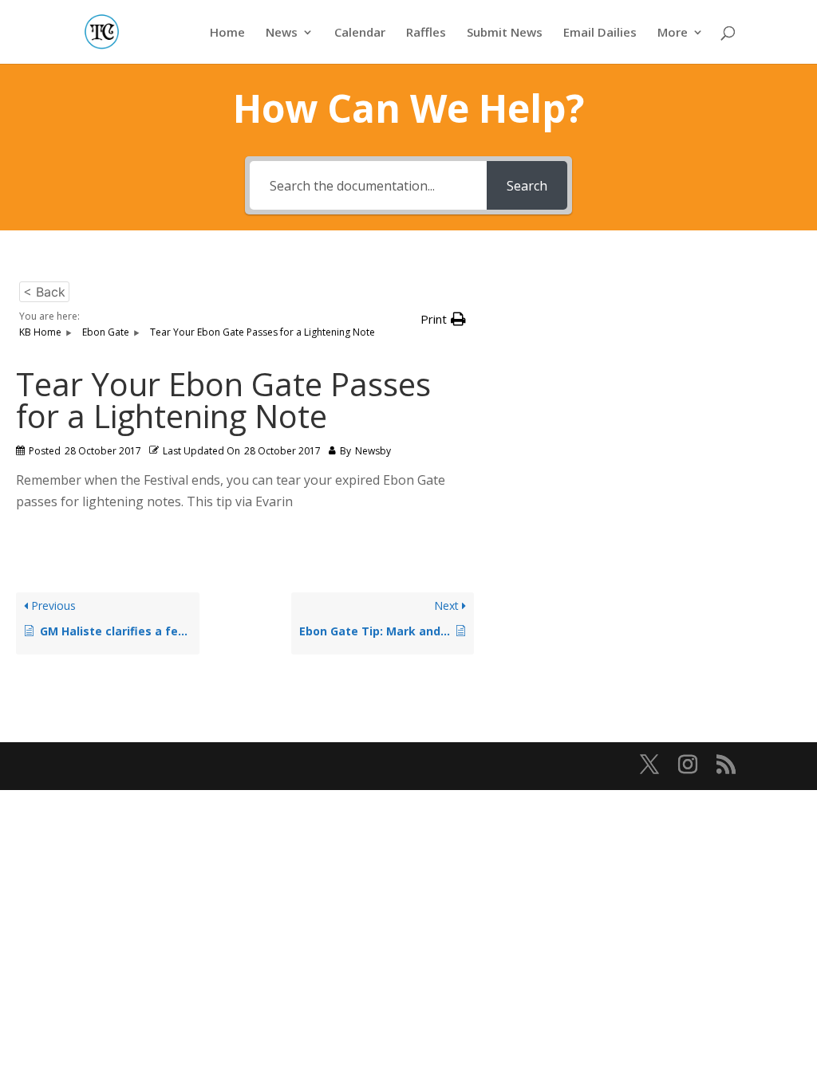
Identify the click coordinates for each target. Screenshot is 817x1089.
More (672, 33)
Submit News (505, 33)
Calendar (359, 33)
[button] (443, 319)
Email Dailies (600, 33)
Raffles (426, 33)
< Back (44, 292)
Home (227, 33)
